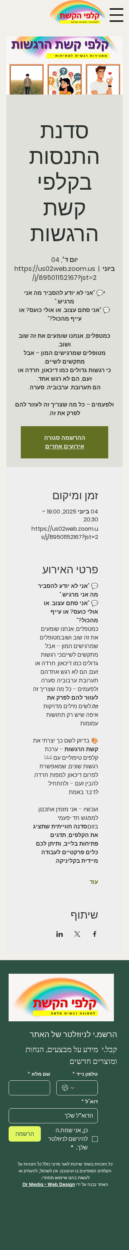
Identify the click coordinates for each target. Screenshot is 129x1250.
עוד (94, 882)
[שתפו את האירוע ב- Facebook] (94, 934)
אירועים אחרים (64, 446)
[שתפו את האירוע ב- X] (77, 934)
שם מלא (39, 1074)
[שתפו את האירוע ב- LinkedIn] (59, 934)
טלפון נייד (85, 1074)
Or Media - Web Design (48, 1184)
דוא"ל (89, 1101)
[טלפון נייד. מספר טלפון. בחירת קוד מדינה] (68, 1088)
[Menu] (116, 15)
